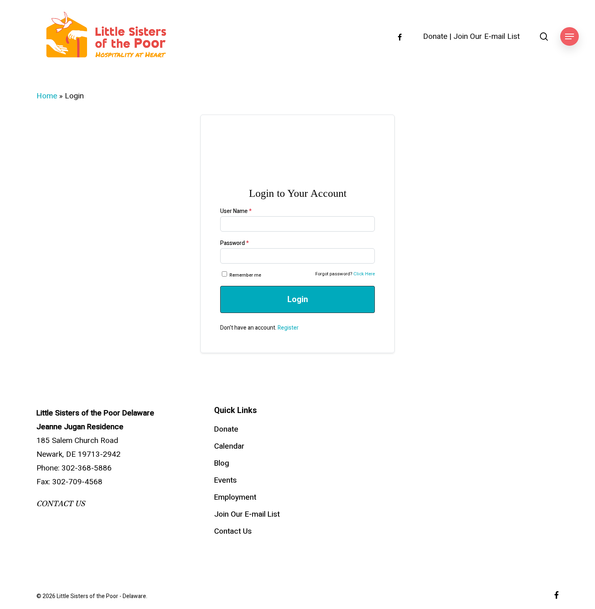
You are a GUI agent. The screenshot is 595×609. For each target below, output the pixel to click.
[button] (569, 36)
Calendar (229, 446)
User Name (236, 211)
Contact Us (233, 531)
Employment (235, 497)
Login (297, 299)
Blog (221, 463)
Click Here (364, 273)
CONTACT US (60, 504)
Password (234, 243)
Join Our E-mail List (486, 37)
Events (225, 480)
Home (46, 96)
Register (288, 328)
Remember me (245, 275)
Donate (435, 37)
